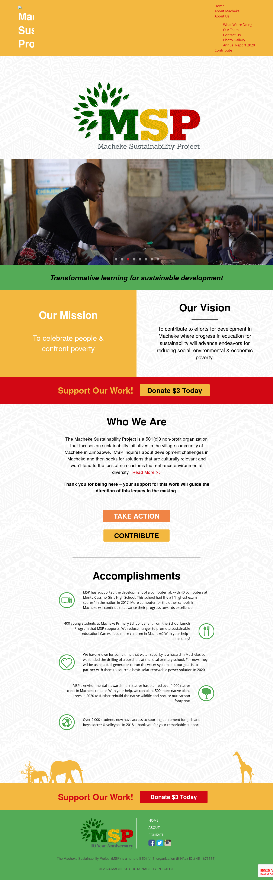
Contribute (223, 50)
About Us (222, 16)
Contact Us (232, 35)
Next (268, 212)
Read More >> (146, 472)
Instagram (167, 843)
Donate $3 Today (174, 390)
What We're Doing (237, 24)
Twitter (159, 843)
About (154, 827)
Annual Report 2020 (239, 45)
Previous (4, 212)
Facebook (151, 843)
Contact (155, 835)
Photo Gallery (234, 40)
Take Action (137, 516)
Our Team (231, 29)
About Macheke (227, 11)
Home (219, 6)
